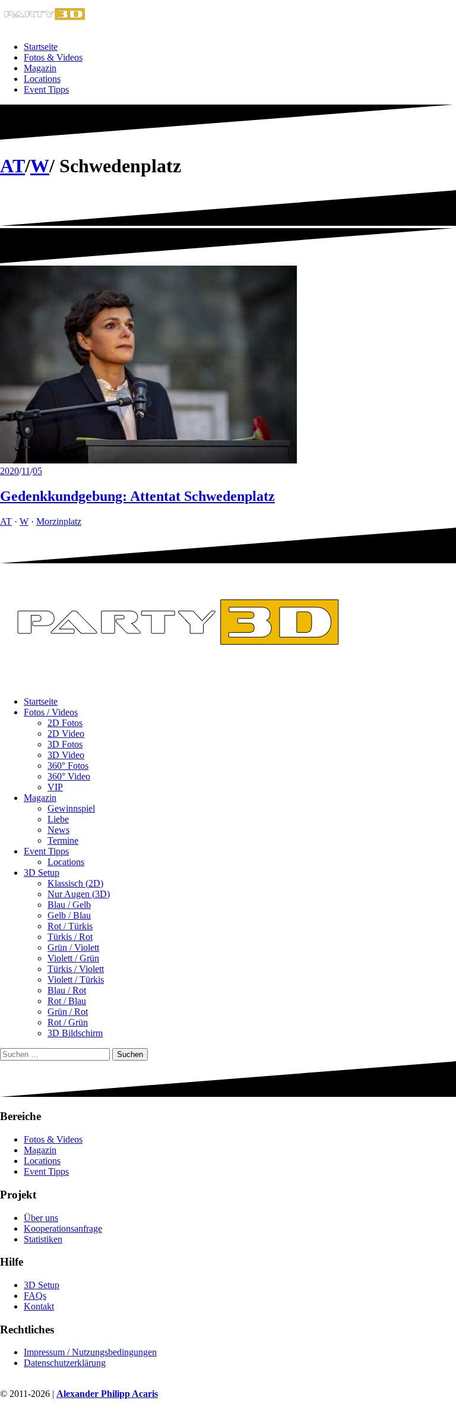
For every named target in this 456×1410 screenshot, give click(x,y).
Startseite (41, 47)
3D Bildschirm (75, 1033)
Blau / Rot (67, 990)
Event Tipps (46, 89)
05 (37, 471)
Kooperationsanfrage (63, 1228)
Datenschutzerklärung (65, 1363)
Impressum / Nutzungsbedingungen (90, 1352)
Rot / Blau (67, 1001)
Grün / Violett (73, 947)
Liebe (58, 819)
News (58, 830)
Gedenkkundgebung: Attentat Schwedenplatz (137, 496)
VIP (55, 787)
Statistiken (43, 1239)
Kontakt (39, 1306)
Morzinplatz (58, 521)
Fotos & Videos (53, 57)
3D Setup (41, 873)
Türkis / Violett (76, 969)
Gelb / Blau (69, 915)
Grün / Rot (68, 1012)
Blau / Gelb (69, 905)
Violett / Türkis (76, 979)
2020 (9, 471)
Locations (42, 79)
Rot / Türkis (70, 926)
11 (25, 471)
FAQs (35, 1296)
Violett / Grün (73, 958)
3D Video (66, 755)
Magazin (40, 68)
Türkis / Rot (70, 937)
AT (12, 165)
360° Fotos (68, 766)
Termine (63, 840)
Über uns (41, 1218)
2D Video (66, 733)
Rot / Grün (68, 1022)
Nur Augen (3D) (79, 894)
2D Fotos (65, 723)
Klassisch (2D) (75, 883)
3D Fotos (65, 744)
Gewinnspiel (71, 808)
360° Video (69, 776)
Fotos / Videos (51, 712)
